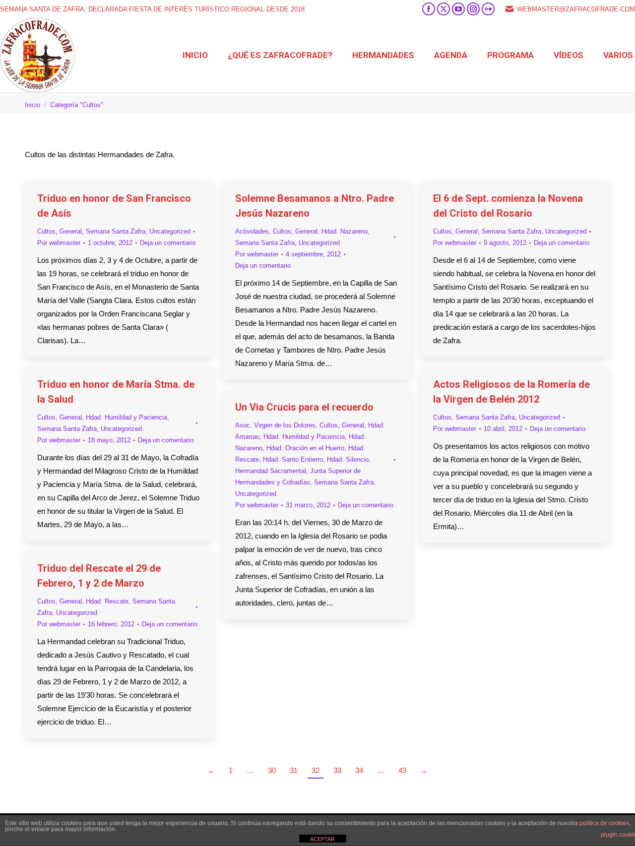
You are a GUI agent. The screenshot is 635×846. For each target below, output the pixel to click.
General (71, 231)
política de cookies (604, 823)
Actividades (252, 231)
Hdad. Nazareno (344, 231)
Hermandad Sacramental (270, 471)
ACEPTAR (322, 839)
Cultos (46, 231)
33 (337, 770)
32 (315, 770)
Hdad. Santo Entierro (293, 459)
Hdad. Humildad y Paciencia (126, 417)
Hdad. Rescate (107, 601)
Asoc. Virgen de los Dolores (275, 425)
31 (294, 770)
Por (58, 242)
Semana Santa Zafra (115, 231)
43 (402, 770)
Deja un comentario (167, 242)
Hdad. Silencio (348, 459)
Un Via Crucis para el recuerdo (304, 407)
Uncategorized (169, 231)
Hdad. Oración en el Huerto (305, 448)
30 (272, 770)
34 (359, 770)
